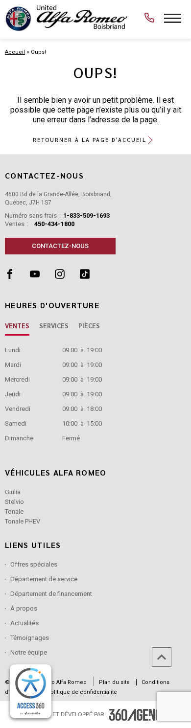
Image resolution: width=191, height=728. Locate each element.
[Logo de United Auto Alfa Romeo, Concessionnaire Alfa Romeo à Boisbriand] (66, 18)
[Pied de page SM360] (139, 715)
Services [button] (54, 325)
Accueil (15, 52)
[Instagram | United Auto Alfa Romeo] (67, 276)
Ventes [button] (17, 325)
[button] (96, 140)
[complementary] (30, 691)
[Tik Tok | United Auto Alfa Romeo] (91, 276)
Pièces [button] (89, 325)
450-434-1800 (54, 224)
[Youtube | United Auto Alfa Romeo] (42, 276)
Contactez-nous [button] (60, 246)
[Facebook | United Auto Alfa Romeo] (17, 276)
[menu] (172, 18)
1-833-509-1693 (86, 215)
